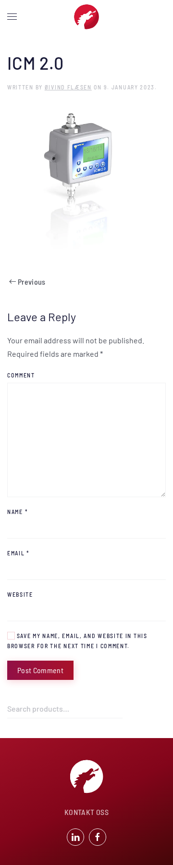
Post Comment (40, 670)
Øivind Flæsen (68, 87)
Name (17, 511)
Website (20, 594)
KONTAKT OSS (86, 811)
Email (18, 553)
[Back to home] (86, 17)
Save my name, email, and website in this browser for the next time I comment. (77, 640)
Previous (32, 281)
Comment (21, 375)
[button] (12, 17)
